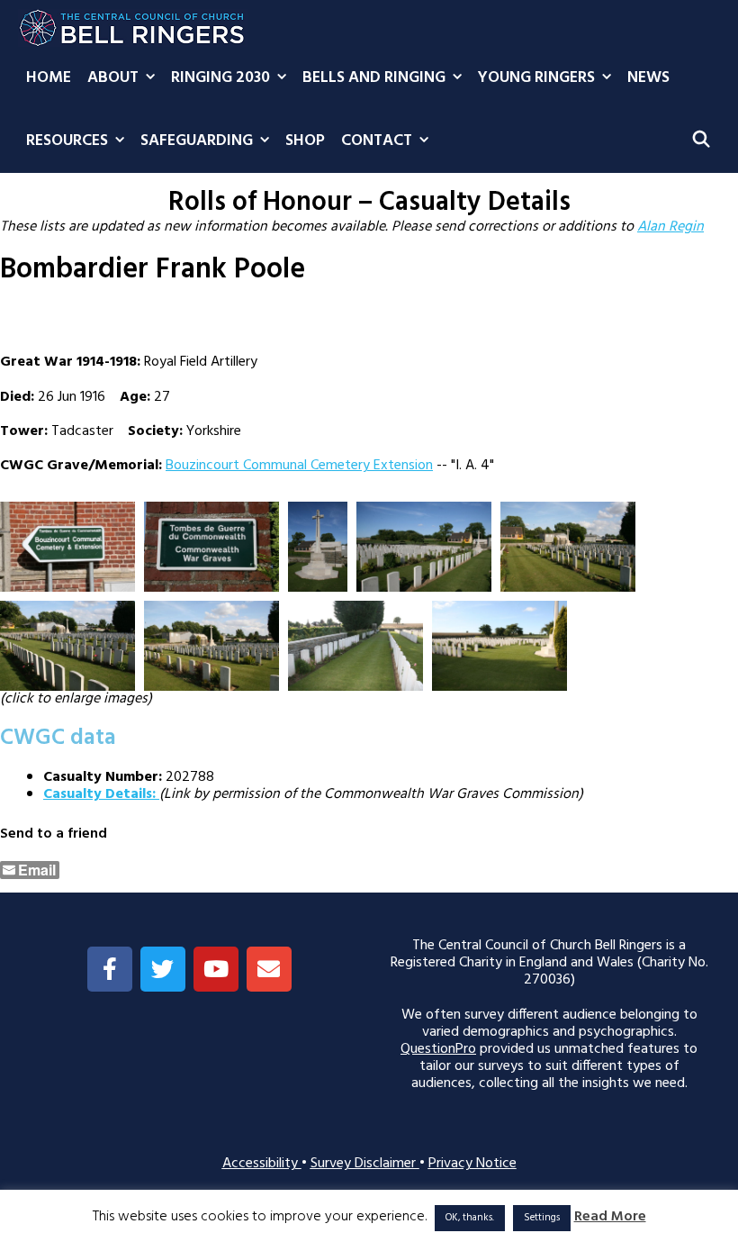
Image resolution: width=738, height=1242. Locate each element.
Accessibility (262, 1163)
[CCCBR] (133, 23)
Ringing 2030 (220, 78)
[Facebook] (109, 969)
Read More (610, 1217)
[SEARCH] (701, 141)
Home (48, 78)
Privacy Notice (472, 1163)
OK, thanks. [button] (470, 1218)
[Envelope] (269, 969)
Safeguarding (196, 141)
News (648, 78)
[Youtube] (216, 969)
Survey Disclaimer (364, 1163)
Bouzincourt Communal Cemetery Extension (299, 465)
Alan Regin (670, 227)
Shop (305, 141)
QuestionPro (438, 1049)
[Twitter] (162, 969)
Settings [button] (542, 1218)
